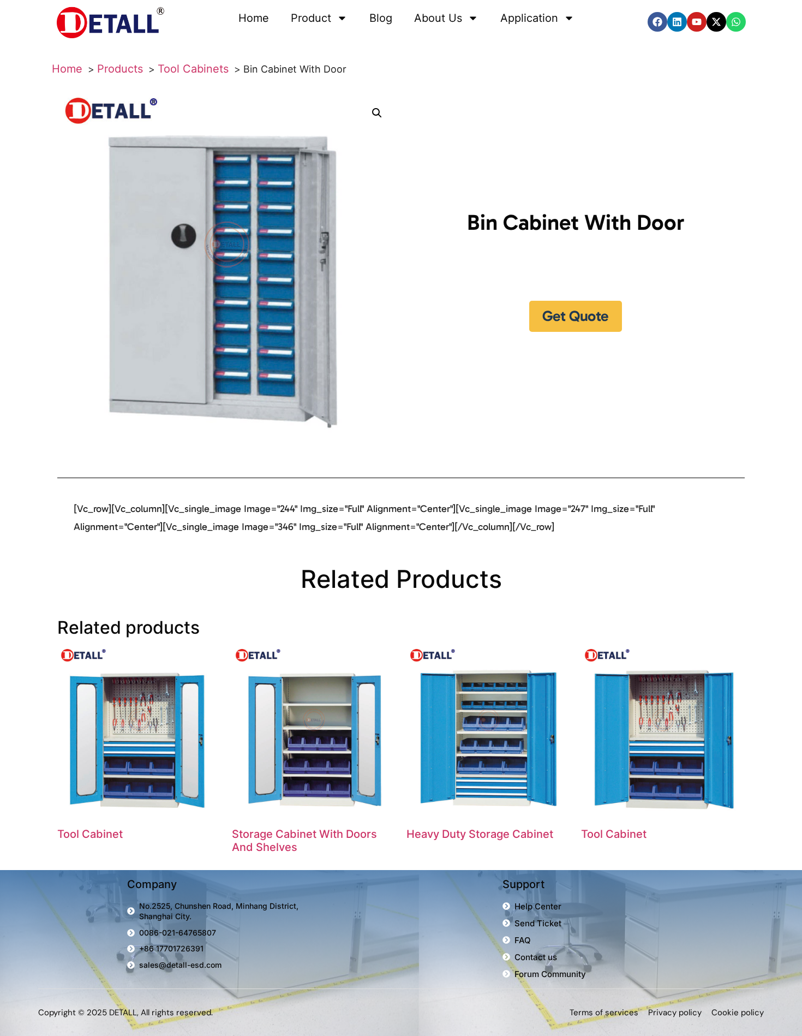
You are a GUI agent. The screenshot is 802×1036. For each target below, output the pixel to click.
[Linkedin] (677, 22)
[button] (377, 113)
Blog (380, 18)
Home (253, 18)
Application (529, 18)
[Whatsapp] (736, 22)
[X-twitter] (716, 22)
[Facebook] (657, 22)
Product (311, 18)
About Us (438, 18)
